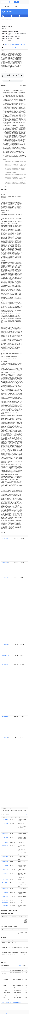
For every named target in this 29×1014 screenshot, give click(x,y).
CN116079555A (5, 763)
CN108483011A (5, 888)
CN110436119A (5, 856)
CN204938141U (5, 905)
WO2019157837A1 (6, 655)
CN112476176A (5, 716)
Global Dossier (15, 47)
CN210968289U (5, 842)
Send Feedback (9, 1012)
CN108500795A (5, 538)
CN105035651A (5, 849)
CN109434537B (5, 892)
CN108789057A (5, 596)
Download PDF (7, 15)
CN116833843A (5, 861)
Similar (21, 15)
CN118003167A (5, 785)
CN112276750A (5, 696)
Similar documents (18, 44)
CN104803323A (5, 826)
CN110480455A (5, 664)
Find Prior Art (15, 15)
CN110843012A (5, 684)
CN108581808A (5, 562)
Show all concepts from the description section (11, 1002)
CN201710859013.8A (6, 919)
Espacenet (10, 47)
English (10, 19)
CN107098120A (5, 829)
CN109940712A (5, 852)
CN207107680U (5, 869)
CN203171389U (5, 879)
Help (9, 1013)
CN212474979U (5, 902)
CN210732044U (5, 884)
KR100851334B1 (5, 877)
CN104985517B (5, 882)
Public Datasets (17, 1012)
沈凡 (7, 21)
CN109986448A (5, 644)
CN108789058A (5, 577)
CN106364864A (5, 823)
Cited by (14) (6, 44)
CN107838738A (5, 865)
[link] (4, 970)
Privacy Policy (4, 1013)
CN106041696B (5, 900)
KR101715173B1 (5, 873)
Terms (23, 1012)
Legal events (12, 44)
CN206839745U (5, 845)
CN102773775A (5, 833)
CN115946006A (5, 737)
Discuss (20, 47)
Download (19, 965)
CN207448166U (5, 819)
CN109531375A (5, 614)
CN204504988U (5, 896)
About (2, 1012)
